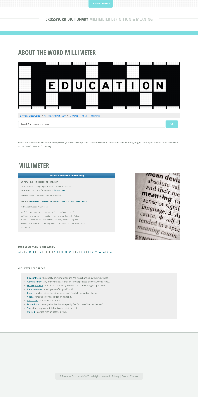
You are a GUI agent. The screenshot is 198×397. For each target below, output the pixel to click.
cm (52, 201)
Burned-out (33, 304)
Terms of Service (129, 376)
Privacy (115, 376)
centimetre (45, 201)
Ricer (29, 293)
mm (63, 190)
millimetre (56, 190)
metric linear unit (62, 201)
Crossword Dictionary (67, 19)
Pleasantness (34, 277)
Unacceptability (35, 285)
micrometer (75, 201)
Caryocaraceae (34, 289)
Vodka (30, 296)
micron (84, 201)
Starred (31, 311)
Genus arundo (34, 281)
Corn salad (32, 300)
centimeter (34, 201)
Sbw (29, 308)
